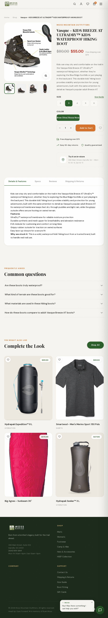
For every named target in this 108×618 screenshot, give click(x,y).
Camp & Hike (63, 546)
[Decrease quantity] (60, 128)
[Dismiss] (92, 602)
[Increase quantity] (71, 128)
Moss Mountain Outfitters (73, 25)
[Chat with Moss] (100, 610)
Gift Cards (61, 592)
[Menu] (101, 4)
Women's (61, 537)
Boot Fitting (62, 587)
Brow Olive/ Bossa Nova (68, 117)
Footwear (61, 541)
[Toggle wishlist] (8, 359)
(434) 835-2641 (15, 551)
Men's (59, 532)
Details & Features (17, 181)
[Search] (74, 4)
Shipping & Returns (74, 181)
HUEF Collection (64, 556)
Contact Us (62, 572)
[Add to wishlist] (100, 128)
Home (6, 17)
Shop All (95, 345)
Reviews (53, 181)
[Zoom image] (46, 76)
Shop (15, 17)
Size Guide (99, 97)
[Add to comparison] (8, 416)
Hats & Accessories (66, 551)
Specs (38, 181)
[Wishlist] (88, 4)
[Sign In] (81, 4)
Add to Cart (86, 128)
